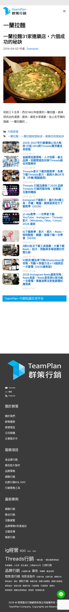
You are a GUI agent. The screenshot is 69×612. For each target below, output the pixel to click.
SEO (34, 551)
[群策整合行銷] (14, 11)
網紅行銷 (23, 581)
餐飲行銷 (10, 537)
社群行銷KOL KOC (15, 482)
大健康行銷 (25, 571)
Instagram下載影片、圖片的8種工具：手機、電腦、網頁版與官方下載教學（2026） (43, 203)
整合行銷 (10, 514)
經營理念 (10, 427)
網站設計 (8, 581)
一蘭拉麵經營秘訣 (32, 136)
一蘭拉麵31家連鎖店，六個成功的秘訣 (34, 39)
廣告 (35, 571)
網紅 (16, 581)
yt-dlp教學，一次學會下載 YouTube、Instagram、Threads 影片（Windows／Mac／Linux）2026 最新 (43, 219)
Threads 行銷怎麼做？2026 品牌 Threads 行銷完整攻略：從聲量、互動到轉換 (43, 189)
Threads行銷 (19, 559)
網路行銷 (10, 476)
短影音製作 (28, 576)
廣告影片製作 (12, 465)
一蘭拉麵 (13, 136)
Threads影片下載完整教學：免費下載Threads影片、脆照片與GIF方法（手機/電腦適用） (43, 174)
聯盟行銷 (26, 586)
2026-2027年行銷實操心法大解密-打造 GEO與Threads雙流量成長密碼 (42, 146)
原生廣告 (24, 565)
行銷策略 (35, 586)
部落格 (31, 590)
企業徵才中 (11, 438)
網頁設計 (8, 586)
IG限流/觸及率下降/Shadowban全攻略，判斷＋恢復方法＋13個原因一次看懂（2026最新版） (43, 263)
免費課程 (8, 565)
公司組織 (10, 432)
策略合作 (58, 577)
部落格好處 (40, 590)
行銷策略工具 (12, 487)
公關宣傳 (10, 531)
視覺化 (52, 586)
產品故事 (50, 571)
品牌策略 (10, 471)
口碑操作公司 (35, 565)
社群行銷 (49, 577)
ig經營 (11, 550)
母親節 (42, 571)
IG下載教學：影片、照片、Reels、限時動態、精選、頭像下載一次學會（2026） (43, 235)
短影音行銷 (12, 576)
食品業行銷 (11, 459)
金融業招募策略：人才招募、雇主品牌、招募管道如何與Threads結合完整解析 (43, 160)
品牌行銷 (12, 570)
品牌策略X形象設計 (16, 526)
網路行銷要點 (44, 581)
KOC (23, 550)
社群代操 (40, 577)
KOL (29, 551)
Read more (33, 122)
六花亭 (16, 565)
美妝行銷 (17, 586)
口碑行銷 (47, 565)
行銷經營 (13, 131)
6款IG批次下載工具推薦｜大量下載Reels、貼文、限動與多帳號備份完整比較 (43, 249)
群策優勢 (10, 421)
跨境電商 (8, 590)
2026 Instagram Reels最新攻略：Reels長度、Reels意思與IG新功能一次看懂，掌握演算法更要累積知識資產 (43, 279)
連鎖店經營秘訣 (54, 136)
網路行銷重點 (56, 581)
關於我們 (10, 416)
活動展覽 (10, 520)
